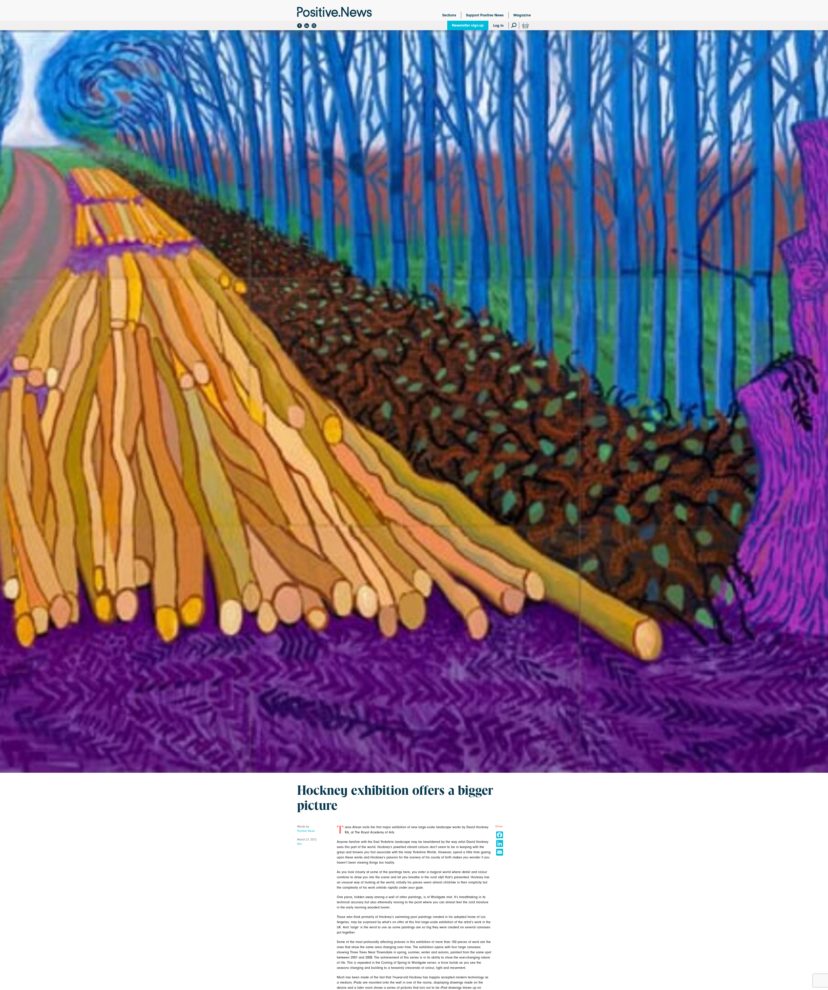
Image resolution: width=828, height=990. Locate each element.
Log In (498, 25)
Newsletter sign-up (468, 25)
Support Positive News (485, 15)
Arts (299, 844)
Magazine (522, 15)
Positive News (306, 831)
